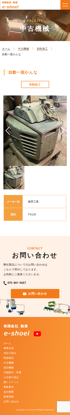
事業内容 (9, 348)
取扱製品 (9, 358)
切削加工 (42, 48)
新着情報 (9, 396)
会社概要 (9, 392)
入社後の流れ (11, 377)
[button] (62, 131)
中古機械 (23, 48)
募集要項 (9, 387)
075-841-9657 (16, 282)
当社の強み (10, 353)
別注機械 (9, 367)
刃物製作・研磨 (12, 372)
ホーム (6, 48)
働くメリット (11, 382)
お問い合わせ (37, 293)
